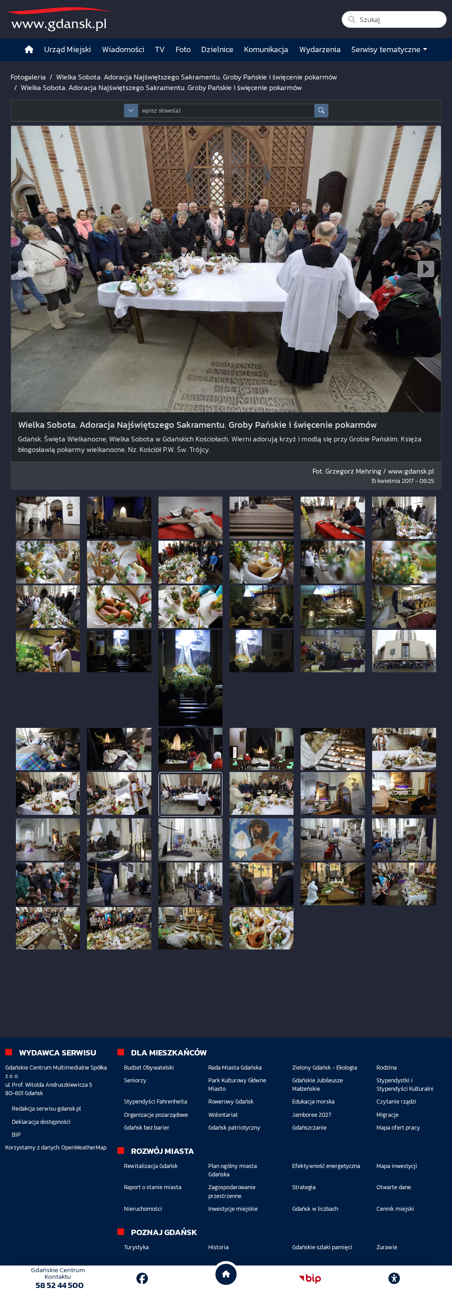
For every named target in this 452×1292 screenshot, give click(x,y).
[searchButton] (321, 110)
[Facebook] (142, 1278)
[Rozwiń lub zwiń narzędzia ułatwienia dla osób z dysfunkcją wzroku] (394, 1279)
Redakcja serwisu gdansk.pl (46, 1108)
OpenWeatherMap (83, 1147)
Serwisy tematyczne (386, 49)
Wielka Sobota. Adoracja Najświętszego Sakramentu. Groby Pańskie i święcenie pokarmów (196, 77)
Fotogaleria (28, 77)
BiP (16, 1134)
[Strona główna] (29, 49)
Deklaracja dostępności (41, 1122)
